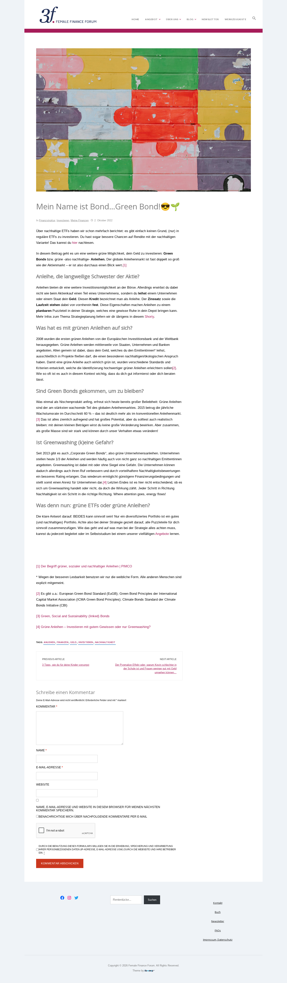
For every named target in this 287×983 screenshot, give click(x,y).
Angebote (162, 534)
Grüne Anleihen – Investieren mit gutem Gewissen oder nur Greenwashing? (96, 627)
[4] (105, 482)
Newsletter (210, 19)
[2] (174, 368)
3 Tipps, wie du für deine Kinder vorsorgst (65, 664)
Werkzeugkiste (235, 19)
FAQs (218, 930)
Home (135, 19)
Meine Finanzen (80, 220)
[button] (254, 17)
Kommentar (46, 706)
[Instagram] (69, 897)
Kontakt (217, 903)
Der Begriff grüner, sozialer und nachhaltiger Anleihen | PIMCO (86, 566)
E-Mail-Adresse (49, 767)
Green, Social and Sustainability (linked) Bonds (75, 616)
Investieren (63, 220)
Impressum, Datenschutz (218, 939)
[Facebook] (62, 897)
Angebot (151, 19)
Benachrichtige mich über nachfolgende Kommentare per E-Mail (93, 816)
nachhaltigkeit (105, 642)
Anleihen (49, 642)
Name (41, 750)
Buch (218, 912)
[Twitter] (76, 897)
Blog (190, 19)
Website (42, 784)
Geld (73, 642)
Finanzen (62, 642)
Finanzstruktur (47, 220)
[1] (125, 265)
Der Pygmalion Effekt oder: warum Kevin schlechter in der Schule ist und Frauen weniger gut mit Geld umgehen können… (145, 668)
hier (75, 243)
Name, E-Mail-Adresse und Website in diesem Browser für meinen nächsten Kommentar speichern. (98, 808)
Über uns (172, 19)
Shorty (149, 316)
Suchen (152, 899)
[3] (38, 419)
